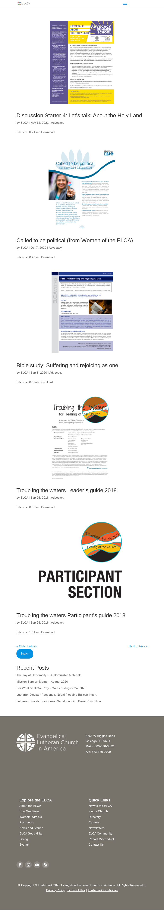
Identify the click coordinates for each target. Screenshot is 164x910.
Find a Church (98, 811)
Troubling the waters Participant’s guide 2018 (70, 615)
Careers (94, 822)
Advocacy (57, 122)
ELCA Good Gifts (30, 833)
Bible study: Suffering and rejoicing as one (67, 365)
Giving (23, 839)
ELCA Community (100, 833)
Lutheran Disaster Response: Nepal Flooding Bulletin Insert (56, 694)
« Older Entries (26, 646)
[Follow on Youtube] (37, 864)
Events (24, 844)
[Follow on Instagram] (28, 864)
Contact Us (96, 844)
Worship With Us (30, 817)
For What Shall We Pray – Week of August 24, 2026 (51, 688)
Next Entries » (138, 646)
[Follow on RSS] (45, 864)
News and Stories (31, 828)
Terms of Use (76, 890)
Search (24, 653)
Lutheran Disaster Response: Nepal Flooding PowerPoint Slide (58, 701)
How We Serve (29, 811)
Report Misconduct (101, 839)
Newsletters (96, 828)
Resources (26, 822)
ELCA (24, 122)
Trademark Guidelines (103, 890)
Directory (95, 817)
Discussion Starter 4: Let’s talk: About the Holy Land (79, 115)
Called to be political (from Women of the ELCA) (74, 240)
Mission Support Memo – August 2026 (42, 681)
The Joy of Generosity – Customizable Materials (48, 675)
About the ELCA (30, 805)
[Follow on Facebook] (19, 864)
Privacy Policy (55, 890)
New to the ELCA (100, 805)
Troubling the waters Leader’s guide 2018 (66, 490)
